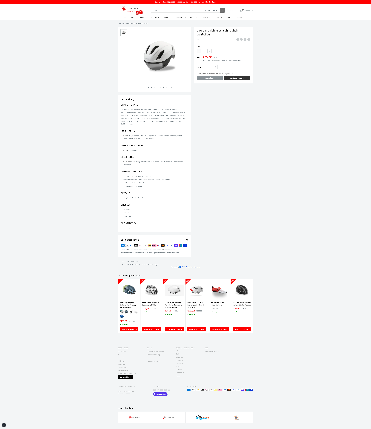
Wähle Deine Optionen (129, 329)
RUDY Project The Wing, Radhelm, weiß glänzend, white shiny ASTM (173, 305)
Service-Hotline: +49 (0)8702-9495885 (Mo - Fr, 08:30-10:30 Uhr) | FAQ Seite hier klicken (185, 2)
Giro (198, 39)
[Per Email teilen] (248, 39)
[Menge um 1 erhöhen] (215, 67)
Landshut (179, 363)
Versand (121, 358)
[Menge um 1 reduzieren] (205, 67)
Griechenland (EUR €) (125, 386)
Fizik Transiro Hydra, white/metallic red (217, 304)
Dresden (179, 369)
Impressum (122, 364)
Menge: (199, 67)
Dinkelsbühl (180, 372)
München (179, 357)
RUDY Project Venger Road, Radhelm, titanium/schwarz (242, 304)
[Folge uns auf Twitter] (158, 390)
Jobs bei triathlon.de (212, 351)
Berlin (178, 354)
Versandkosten (215, 61)
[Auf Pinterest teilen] (241, 39)
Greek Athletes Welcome (127, 373)
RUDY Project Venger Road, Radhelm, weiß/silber (151, 304)
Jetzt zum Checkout (237, 78)
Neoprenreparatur (153, 361)
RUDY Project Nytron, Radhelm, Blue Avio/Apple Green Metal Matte (128, 305)
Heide (178, 376)
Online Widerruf (125, 377)
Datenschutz (122, 367)
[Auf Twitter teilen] (245, 39)
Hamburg (179, 360)
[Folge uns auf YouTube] (169, 390)
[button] (4, 425)
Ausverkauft (209, 78)
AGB (119, 355)
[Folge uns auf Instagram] (161, 390)
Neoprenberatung (153, 355)
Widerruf (121, 361)
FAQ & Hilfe (122, 351)
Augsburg (179, 366)
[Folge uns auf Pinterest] (165, 390)
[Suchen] (222, 10)
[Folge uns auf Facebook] (154, 390)
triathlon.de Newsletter (155, 351)
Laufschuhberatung (154, 358)
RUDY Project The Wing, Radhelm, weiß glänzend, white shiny (195, 305)
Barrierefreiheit (123, 370)
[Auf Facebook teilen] (237, 39)
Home (119, 23)
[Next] (253, 306)
